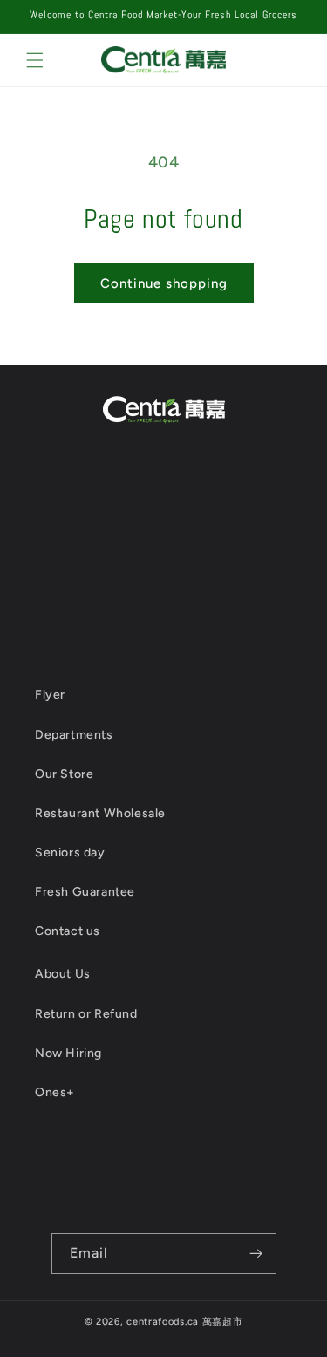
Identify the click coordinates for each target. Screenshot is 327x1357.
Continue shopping (164, 283)
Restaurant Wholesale (100, 813)
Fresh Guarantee (85, 891)
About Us (63, 973)
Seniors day (70, 852)
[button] (35, 60)
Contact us (67, 931)
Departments (74, 734)
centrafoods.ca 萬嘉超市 (184, 1321)
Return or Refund (86, 1013)
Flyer (50, 694)
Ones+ (55, 1092)
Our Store (64, 774)
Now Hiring (68, 1053)
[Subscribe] (256, 1253)
